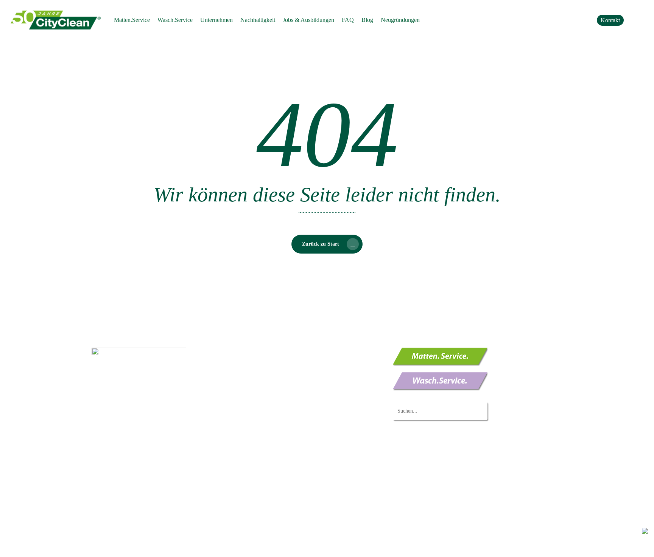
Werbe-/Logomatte (278, 369)
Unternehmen (258, 421)
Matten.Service (259, 351)
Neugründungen (261, 463)
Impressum (133, 545)
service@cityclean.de (136, 413)
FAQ (247, 452)
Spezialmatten (272, 379)
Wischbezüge (272, 399)
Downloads (255, 473)
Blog (248, 493)
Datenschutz (104, 545)
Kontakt (251, 483)
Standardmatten (274, 359)
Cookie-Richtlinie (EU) (269, 504)
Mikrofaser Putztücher (282, 409)
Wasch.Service (259, 391)
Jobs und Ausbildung (267, 442)
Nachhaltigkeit (259, 431)
